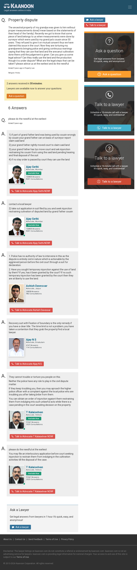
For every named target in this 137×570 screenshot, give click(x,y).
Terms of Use (52, 539)
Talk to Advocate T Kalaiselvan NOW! (34, 436)
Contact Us (20, 539)
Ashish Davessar (36, 285)
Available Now (33, 173)
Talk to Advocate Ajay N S (28, 364)
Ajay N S (31, 339)
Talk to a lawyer (97, 25)
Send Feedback (35, 539)
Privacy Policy (67, 539)
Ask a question (16, 96)
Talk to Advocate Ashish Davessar (33, 310)
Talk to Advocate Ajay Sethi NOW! (32, 191)
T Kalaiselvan (34, 412)
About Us (7, 539)
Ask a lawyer (22, 527)
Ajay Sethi (32, 166)
